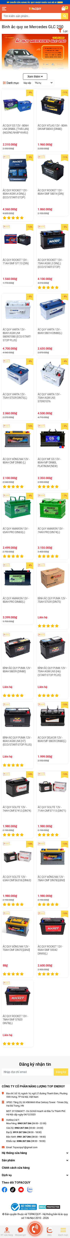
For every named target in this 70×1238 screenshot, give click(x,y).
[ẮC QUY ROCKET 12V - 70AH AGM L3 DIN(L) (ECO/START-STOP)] (52, 240)
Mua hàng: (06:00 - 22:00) (26, 1123)
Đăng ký (61, 1072)
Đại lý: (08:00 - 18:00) (24, 1132)
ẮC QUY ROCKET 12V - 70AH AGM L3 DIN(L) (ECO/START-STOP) (50, 263)
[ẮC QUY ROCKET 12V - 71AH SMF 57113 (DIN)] (17, 240)
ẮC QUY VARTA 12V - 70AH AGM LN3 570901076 (49, 398)
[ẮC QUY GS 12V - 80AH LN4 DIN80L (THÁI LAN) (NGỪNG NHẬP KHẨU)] (17, 105)
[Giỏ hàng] (64, 8)
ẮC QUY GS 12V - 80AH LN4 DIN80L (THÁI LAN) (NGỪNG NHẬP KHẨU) (16, 129)
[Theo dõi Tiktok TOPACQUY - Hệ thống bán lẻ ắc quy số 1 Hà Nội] (12, 1189)
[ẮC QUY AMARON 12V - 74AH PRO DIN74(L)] (52, 508)
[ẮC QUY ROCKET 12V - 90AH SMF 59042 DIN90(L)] (52, 926)
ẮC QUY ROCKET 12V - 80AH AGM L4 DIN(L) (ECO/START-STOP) (15, 194)
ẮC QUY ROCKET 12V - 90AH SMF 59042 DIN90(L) (50, 950)
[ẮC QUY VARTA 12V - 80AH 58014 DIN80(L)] (52, 309)
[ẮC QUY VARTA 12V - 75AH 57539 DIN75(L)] (17, 374)
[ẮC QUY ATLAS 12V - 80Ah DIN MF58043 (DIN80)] (52, 105)
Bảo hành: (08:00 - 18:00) (26, 1136)
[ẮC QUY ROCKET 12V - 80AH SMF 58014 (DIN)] (52, 170)
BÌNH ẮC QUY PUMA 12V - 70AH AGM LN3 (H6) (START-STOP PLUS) (52, 671)
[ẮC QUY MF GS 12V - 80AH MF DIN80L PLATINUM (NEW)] (52, 439)
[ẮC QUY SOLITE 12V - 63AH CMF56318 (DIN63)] (17, 857)
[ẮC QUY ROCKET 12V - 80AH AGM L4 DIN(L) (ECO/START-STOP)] (17, 170)
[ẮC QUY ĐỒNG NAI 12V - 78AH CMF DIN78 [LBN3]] (52, 857)
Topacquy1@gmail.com (25, 1147)
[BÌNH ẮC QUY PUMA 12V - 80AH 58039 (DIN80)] (17, 648)
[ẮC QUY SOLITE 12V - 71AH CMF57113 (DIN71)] (52, 787)
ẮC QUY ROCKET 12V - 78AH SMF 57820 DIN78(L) (15, 1020)
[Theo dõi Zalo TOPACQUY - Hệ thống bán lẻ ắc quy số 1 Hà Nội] (30, 1189)
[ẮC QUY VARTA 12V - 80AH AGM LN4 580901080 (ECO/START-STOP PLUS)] (17, 309)
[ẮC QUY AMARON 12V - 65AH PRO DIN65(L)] (17, 508)
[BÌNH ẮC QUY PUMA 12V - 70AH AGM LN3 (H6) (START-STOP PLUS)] (52, 648)
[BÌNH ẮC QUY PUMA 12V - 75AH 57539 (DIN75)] (52, 578)
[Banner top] (35, 2)
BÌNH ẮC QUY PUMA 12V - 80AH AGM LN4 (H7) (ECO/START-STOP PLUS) (17, 741)
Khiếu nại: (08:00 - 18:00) (25, 1141)
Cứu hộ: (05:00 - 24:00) (24, 1128)
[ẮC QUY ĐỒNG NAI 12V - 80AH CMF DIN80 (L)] (17, 439)
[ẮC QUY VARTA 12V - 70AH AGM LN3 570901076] (52, 374)
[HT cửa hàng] (7, 1230)
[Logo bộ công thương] (24, 1207)
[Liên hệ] (20, 1230)
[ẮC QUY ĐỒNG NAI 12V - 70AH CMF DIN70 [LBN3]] (17, 926)
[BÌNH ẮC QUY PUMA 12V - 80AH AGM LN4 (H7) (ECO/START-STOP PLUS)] (17, 717)
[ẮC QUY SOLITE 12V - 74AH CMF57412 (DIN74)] (17, 787)
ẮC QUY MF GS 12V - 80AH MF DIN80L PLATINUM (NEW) (49, 463)
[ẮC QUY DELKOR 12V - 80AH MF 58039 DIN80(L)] (52, 717)
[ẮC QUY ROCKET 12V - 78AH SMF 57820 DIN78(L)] (17, 996)
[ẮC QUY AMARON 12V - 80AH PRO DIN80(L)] (17, 578)
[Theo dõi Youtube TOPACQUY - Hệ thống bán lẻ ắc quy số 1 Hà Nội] (21, 1189)
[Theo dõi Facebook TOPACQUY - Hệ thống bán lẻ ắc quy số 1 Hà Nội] (4, 1189)
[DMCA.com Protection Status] (49, 1207)
